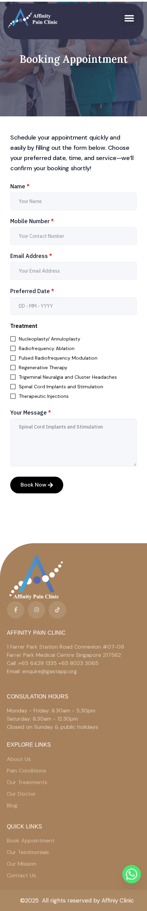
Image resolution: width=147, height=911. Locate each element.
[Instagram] (36, 610)
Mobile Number (32, 221)
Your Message (30, 412)
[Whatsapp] (131, 874)
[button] (129, 18)
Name (19, 186)
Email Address (31, 255)
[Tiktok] (57, 610)
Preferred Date (32, 291)
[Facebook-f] (15, 610)
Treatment (23, 326)
